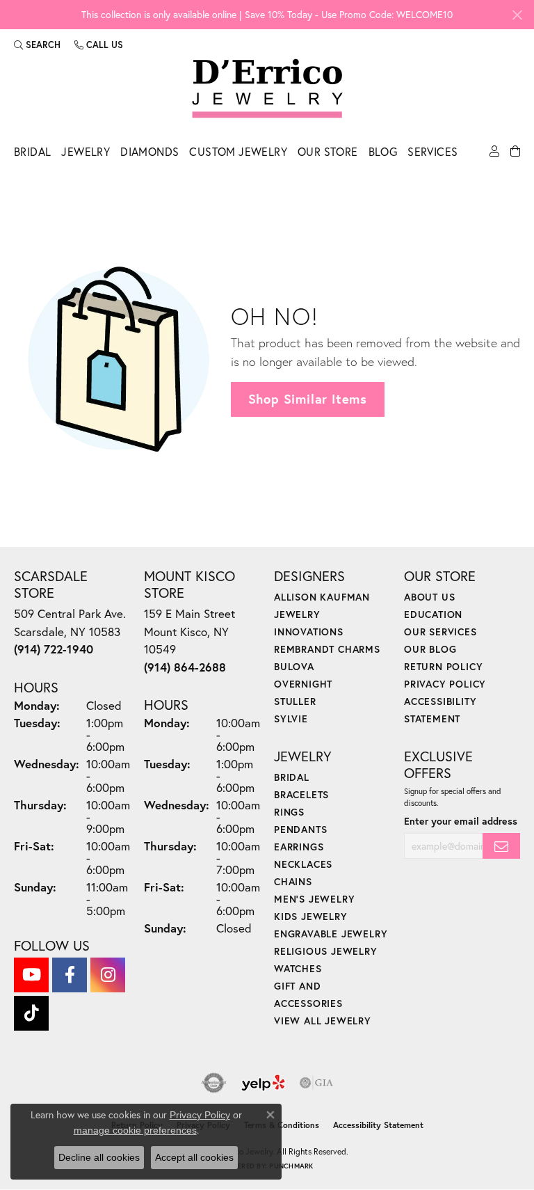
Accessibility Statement (378, 1125)
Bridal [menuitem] (291, 777)
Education (433, 614)
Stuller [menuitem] (295, 701)
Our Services (440, 631)
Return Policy (443, 666)
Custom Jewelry (238, 151)
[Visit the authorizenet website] (214, 1082)
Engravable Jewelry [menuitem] (330, 933)
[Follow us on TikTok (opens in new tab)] (31, 1013)
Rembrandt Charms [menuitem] (327, 649)
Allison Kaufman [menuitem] (322, 596)
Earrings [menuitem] (298, 846)
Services (432, 151)
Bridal (32, 151)
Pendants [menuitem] (300, 829)
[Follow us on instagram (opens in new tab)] (107, 975)
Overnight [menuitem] (303, 683)
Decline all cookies (99, 1157)
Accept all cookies (194, 1157)
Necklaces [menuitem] (303, 864)
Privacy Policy (445, 683)
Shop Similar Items (307, 398)
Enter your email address (460, 820)
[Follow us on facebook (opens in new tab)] (69, 975)
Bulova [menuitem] (294, 666)
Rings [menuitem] (289, 811)
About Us (429, 596)
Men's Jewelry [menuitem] (314, 898)
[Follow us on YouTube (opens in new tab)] (31, 975)
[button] (37, 44)
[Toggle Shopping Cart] (515, 155)
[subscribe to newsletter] (501, 846)
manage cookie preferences (135, 1130)
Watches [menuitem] (298, 968)
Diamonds (149, 151)
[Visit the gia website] (316, 1082)
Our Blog (430, 649)
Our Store (328, 151)
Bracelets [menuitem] (301, 794)
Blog (383, 151)
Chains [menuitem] (293, 881)
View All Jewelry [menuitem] (322, 1020)
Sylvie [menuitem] (291, 718)
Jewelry (85, 151)
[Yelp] (263, 1083)
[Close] (517, 15)
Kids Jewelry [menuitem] (311, 916)
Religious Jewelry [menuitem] (326, 951)
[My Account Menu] (494, 155)
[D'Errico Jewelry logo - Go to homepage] (267, 89)
